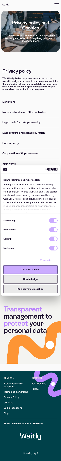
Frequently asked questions (13, 385)
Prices (35, 388)
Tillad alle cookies (30, 269)
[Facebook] (30, 446)
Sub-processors (13, 407)
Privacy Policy (11, 397)
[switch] (53, 229)
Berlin (7, 423)
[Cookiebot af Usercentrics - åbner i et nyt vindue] (45, 169)
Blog (6, 413)
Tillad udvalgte (30, 279)
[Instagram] (38, 446)
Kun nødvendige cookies (30, 289)
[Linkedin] (22, 446)
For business (39, 383)
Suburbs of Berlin (21, 423)
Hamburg (38, 423)
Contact (8, 402)
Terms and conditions (16, 391)
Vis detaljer (46, 260)
